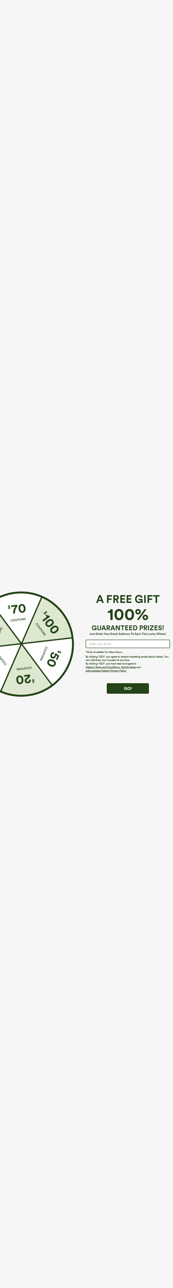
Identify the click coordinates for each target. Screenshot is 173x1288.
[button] (20, 644)
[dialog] (86, 644)
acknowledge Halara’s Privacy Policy (106, 670)
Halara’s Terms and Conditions (103, 667)
